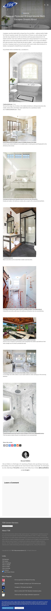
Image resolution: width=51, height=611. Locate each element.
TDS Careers (5, 561)
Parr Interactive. (42, 544)
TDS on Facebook (6, 563)
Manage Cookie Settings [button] (8, 607)
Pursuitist (16, 468)
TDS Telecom (5, 570)
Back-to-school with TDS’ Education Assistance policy (28, 591)
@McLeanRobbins (44, 468)
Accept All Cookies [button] (19, 607)
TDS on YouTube (6, 568)
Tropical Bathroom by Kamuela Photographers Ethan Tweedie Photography (19, 339)
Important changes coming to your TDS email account (28, 583)
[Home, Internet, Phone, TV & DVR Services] (10, 4)
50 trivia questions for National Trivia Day (25, 579)
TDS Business (5, 559)
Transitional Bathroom (8, 257)
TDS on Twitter (6, 566)
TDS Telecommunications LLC (18, 550)
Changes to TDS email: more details (23, 587)
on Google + (26, 470)
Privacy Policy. (12, 605)
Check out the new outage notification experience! (27, 594)
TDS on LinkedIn (6, 564)
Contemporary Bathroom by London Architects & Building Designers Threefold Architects (22, 309)
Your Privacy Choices (9, 572)
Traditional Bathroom (7, 104)
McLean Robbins (25, 461)
